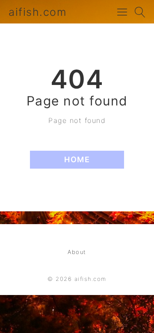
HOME (77, 159)
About (77, 251)
